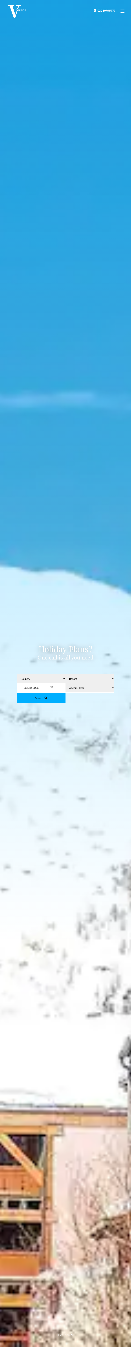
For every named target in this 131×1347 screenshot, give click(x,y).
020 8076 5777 (106, 10)
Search (39, 697)
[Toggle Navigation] (123, 11)
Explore (64, 1335)
